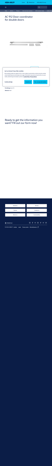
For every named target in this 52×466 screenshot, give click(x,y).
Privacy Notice (33, 76)
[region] (26, 76)
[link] (23, 2)
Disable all (28, 82)
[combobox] (42, 7)
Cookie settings (8, 81)
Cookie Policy (26, 76)
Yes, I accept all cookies (40, 82)
